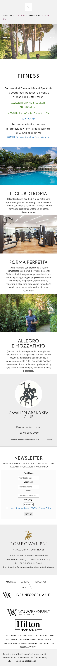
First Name (28, 473)
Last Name (28, 481)
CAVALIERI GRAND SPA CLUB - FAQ (28, 112)
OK (9, 661)
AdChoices (44, 643)
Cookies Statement (26, 661)
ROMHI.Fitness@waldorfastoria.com (28, 137)
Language (28, 499)
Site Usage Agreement (28, 636)
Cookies (18, 643)
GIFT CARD (28, 118)
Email (28, 490)
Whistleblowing (30, 643)
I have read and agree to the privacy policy (30, 508)
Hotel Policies (9, 636)
